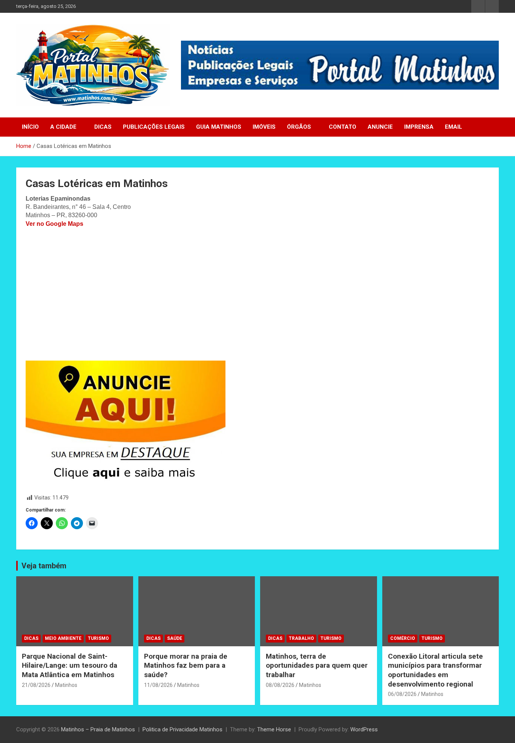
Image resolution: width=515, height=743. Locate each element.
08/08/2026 (280, 685)
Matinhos (66, 685)
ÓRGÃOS (299, 126)
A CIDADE (63, 126)
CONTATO (342, 126)
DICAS (103, 126)
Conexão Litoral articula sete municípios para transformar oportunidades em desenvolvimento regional (435, 670)
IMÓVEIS (264, 126)
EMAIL (453, 126)
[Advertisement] (257, 294)
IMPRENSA (419, 126)
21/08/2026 (36, 685)
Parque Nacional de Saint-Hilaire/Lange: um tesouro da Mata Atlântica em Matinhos (69, 665)
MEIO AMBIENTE (63, 638)
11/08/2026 (158, 685)
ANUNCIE (380, 126)
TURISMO (98, 638)
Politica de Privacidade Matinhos (182, 729)
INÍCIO (30, 126)
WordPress (364, 729)
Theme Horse (274, 729)
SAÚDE (174, 638)
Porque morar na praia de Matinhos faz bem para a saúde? (185, 665)
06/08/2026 (402, 694)
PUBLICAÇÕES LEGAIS (154, 126)
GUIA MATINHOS (218, 126)
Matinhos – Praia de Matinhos (98, 729)
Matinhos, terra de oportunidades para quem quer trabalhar (317, 665)
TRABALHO (301, 638)
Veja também (43, 565)
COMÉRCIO (402, 638)
